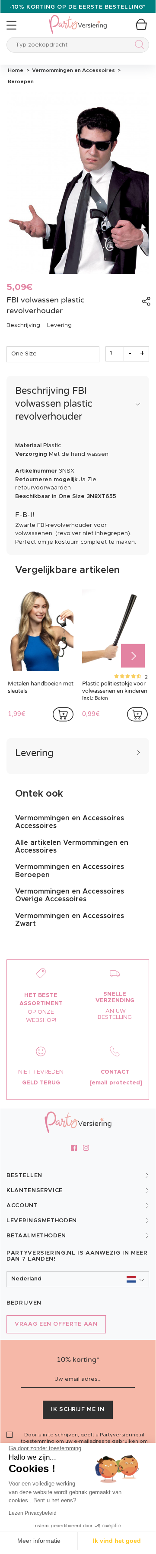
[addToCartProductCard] (63, 714)
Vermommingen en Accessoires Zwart (69, 919)
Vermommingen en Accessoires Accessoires (69, 822)
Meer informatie (38, 1540)
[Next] (133, 656)
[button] (77, 1279)
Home (15, 70)
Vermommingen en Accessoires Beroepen (69, 870)
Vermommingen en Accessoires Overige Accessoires (69, 895)
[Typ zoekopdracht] (138, 46)
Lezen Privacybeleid (33, 1513)
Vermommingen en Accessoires (72, 70)
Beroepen (20, 81)
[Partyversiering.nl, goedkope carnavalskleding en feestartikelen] (77, 18)
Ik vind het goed (117, 1540)
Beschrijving (23, 325)
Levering (59, 325)
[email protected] (116, 1083)
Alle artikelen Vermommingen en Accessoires (71, 846)
